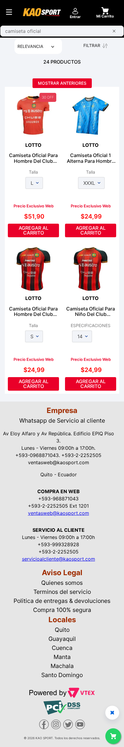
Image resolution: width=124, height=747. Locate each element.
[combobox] (62, 31)
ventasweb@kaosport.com (58, 513)
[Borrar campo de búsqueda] (115, 31)
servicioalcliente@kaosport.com (58, 559)
